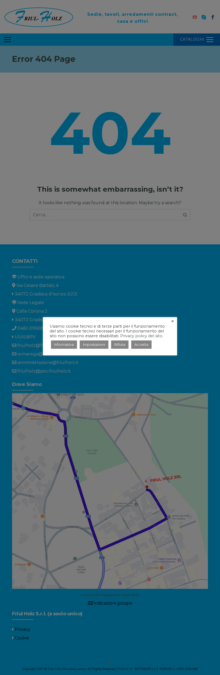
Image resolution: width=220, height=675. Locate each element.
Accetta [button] (141, 344)
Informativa (64, 344)
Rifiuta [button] (119, 344)
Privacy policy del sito (141, 335)
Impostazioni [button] (94, 344)
